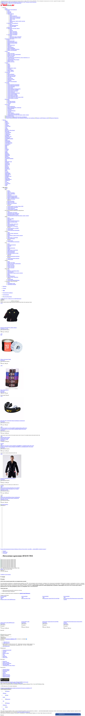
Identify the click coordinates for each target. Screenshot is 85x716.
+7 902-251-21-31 (10, 3)
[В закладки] (5, 392)
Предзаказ (2, 392)
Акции (4, 672)
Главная (4, 550)
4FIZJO (1, 569)
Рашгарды (5, 661)
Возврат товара (6, 653)
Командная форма (6, 676)
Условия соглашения (4, 688)
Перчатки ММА (6, 664)
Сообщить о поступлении (5, 574)
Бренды (4, 673)
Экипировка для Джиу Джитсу (9, 665)
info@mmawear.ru (17, 3)
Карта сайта (5, 657)
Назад (6, 8)
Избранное (5, 671)
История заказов (6, 670)
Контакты (5, 656)
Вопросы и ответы (6, 675)
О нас (4, 655)
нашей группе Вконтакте (25, 593)
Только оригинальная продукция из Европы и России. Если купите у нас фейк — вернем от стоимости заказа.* (23, 549)
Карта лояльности (6, 674)
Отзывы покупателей (7, 650)
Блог (4, 654)
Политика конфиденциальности (15, 688)
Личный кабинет (6, 669)
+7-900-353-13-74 (3, 3)
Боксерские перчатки (7, 663)
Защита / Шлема (6, 662)
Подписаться (3, 637)
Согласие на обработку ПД (26, 688)
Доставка (4, 651)
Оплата (4, 652)
